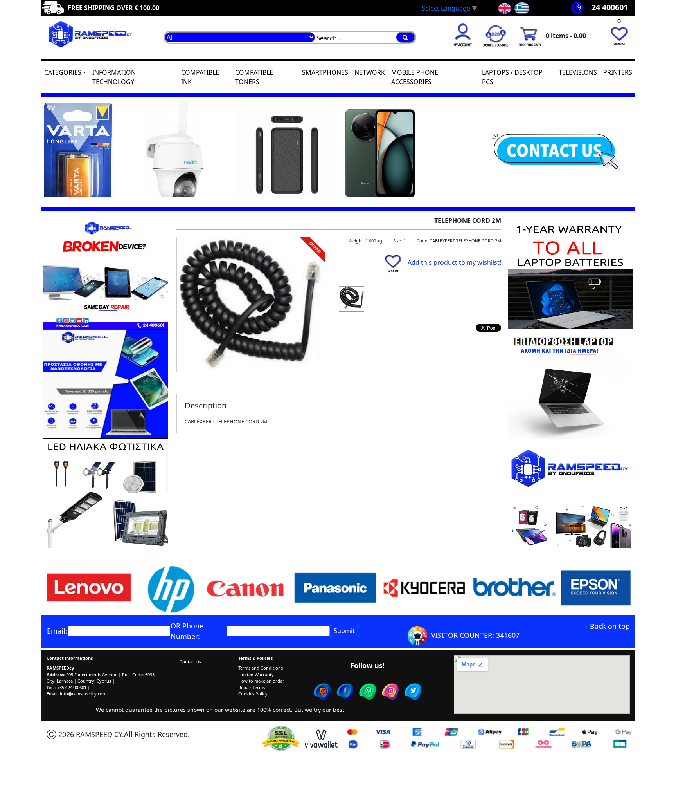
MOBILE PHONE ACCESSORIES (414, 77)
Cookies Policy (253, 694)
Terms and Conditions (260, 668)
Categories (62, 72)
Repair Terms (251, 687)
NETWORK (369, 72)
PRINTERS (617, 72)
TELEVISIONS (578, 72)
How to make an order (261, 681)
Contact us (190, 662)
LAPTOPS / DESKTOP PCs (512, 77)
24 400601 (610, 7)
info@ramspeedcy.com (83, 694)
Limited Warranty (256, 674)
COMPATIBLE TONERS (254, 77)
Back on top (610, 626)
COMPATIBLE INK (200, 77)
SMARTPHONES (325, 72)
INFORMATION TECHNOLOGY (114, 77)
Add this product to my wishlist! (454, 262)
